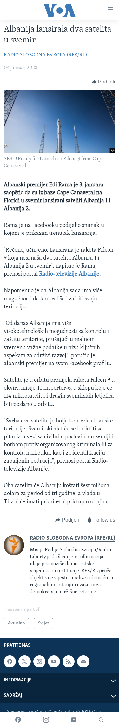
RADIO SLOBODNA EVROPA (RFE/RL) (45, 55)
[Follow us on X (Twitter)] (24, 661)
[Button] (104, 82)
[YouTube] (73, 720)
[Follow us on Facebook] (10, 661)
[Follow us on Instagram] (39, 661)
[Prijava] (83, 661)
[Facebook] (18, 720)
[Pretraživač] (101, 720)
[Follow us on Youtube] (54, 661)
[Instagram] (46, 720)
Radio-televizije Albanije (69, 274)
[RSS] (69, 661)
